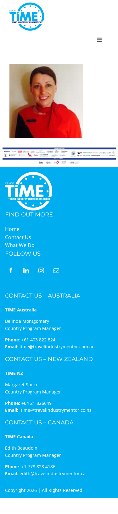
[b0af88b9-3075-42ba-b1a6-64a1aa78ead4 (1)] (26, 5)
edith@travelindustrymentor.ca (53, 473)
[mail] (56, 270)
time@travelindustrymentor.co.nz (56, 410)
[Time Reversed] (28, 174)
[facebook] (11, 270)
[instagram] (41, 270)
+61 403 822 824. (39, 340)
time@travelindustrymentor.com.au (57, 347)
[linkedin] (26, 270)
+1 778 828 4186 (38, 467)
